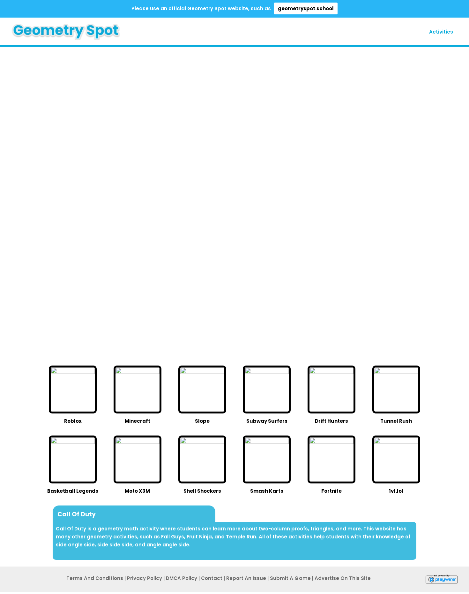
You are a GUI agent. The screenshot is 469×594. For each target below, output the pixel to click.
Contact (211, 578)
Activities (441, 31)
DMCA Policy (181, 578)
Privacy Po (144, 578)
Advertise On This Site (343, 578)
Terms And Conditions (94, 578)
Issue (246, 578)
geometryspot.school (306, 8)
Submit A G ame (290, 578)
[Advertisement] (35, 149)
